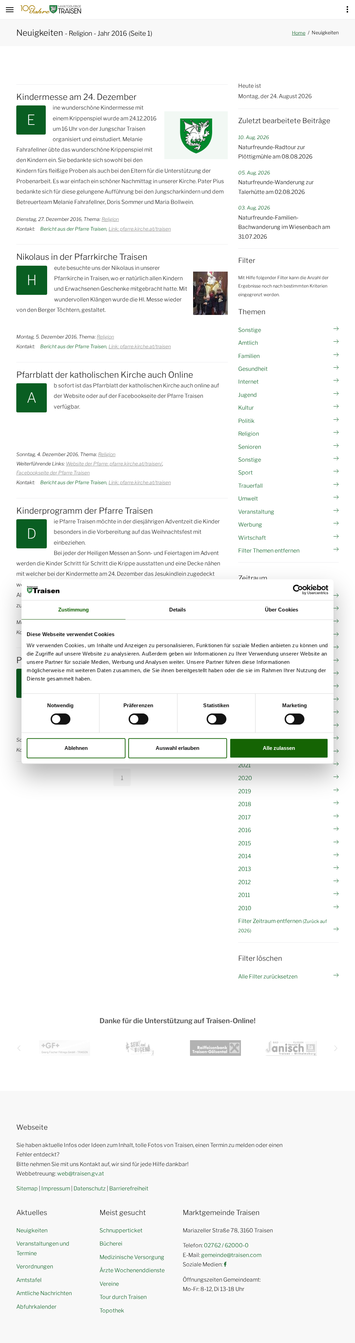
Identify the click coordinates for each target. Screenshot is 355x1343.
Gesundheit (253, 369)
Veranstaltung (256, 511)
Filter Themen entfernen (269, 550)
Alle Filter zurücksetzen (267, 976)
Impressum (55, 1188)
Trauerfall (250, 485)
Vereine (109, 1284)
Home (298, 33)
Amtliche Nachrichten (44, 1293)
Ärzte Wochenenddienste (132, 1270)
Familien (249, 356)
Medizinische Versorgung (131, 1257)
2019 (244, 791)
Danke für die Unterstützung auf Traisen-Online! (177, 1021)
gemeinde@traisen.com (231, 1255)
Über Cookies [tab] (281, 610)
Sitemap (27, 1188)
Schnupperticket (120, 1230)
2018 (244, 804)
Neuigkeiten (31, 1230)
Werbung (250, 524)
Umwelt (248, 498)
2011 (244, 895)
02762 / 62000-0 (226, 1245)
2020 (245, 778)
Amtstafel (29, 1280)
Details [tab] (177, 610)
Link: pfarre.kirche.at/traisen (140, 229)
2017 (244, 817)
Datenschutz (89, 1188)
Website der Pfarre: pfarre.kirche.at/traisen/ (114, 464)
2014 (244, 856)
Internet (248, 381)
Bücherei (110, 1243)
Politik (246, 421)
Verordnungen (34, 1266)
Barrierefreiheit (128, 1188)
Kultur (246, 407)
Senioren (249, 447)
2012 (244, 882)
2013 (244, 869)
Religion (110, 219)
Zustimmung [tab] (73, 610)
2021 (244, 765)
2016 (244, 830)
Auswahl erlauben (177, 748)
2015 (244, 843)
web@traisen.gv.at (80, 1173)
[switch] (138, 719)
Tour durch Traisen (123, 1297)
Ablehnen (76, 748)
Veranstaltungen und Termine (42, 1248)
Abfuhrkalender (36, 1306)
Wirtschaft (252, 537)
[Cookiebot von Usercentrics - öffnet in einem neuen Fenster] (298, 589)
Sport (245, 472)
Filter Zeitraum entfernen (282, 925)
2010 (244, 908)
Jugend (247, 395)
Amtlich (248, 343)
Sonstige (249, 330)
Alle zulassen (279, 748)
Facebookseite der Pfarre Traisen (53, 473)
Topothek (111, 1310)
